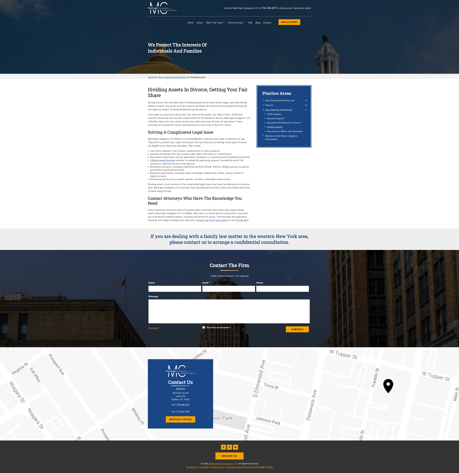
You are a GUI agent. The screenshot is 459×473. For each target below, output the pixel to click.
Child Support (274, 114)
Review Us (229, 455)
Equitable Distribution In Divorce (284, 122)
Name (151, 282)
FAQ (250, 23)
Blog (257, 23)
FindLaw (269, 467)
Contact (267, 23)
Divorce (269, 105)
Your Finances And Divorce (278, 109)
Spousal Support (275, 118)
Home (191, 23)
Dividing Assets (275, 127)
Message (153, 296)
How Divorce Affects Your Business (285, 131)
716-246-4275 (269, 8)
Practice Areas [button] (235, 23)
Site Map (203, 467)
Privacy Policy (218, 467)
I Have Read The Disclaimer (218, 327)
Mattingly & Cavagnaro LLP (223, 463)
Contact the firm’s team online (211, 220)
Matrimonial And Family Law (279, 100)
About (200, 23)
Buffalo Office (180, 419)
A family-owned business (162, 160)
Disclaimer (153, 328)
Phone (259, 282)
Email (206, 282)
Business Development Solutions (244, 467)
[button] (456, 455)
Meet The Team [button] (214, 23)
